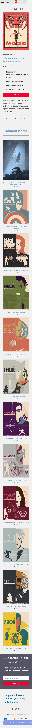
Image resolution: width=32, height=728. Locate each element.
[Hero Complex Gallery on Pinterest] (16, 709)
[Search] (25, 2)
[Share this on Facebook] (11, 118)
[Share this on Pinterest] (16, 118)
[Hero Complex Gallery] (16, 2)
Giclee (9, 111)
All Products (12, 103)
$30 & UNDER (17, 101)
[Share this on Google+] (20, 118)
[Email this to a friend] (25, 118)
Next (21, 9)
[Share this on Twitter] (6, 118)
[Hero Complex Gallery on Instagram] (19, 709)
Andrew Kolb (8, 55)
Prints (27, 109)
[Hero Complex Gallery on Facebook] (12, 709)
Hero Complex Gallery (18, 714)
